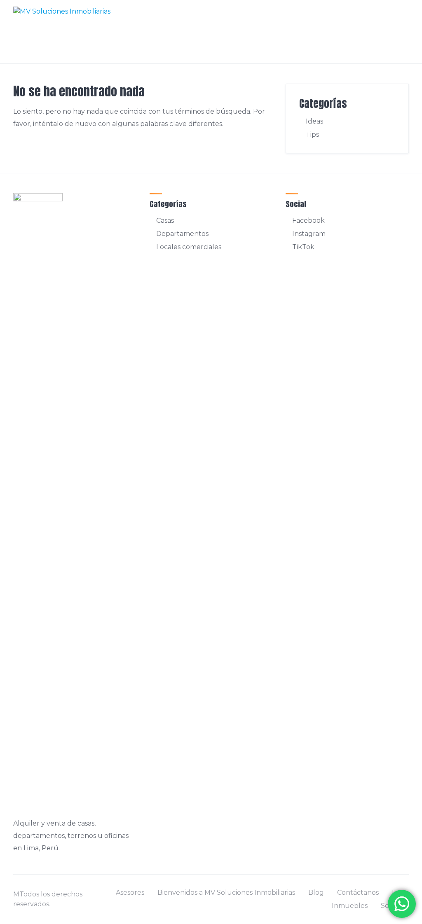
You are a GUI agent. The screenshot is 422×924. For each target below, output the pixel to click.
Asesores (130, 892)
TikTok (303, 247)
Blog (316, 892)
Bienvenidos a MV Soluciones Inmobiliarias (226, 892)
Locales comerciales (188, 247)
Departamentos (182, 234)
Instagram (309, 234)
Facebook (308, 220)
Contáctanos (358, 892)
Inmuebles (350, 906)
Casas (165, 220)
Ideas (314, 121)
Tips (312, 134)
